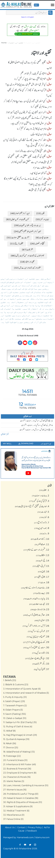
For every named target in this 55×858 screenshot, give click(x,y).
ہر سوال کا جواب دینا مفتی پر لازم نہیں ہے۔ (28, 123)
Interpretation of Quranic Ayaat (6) (22, 689)
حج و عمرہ (42, 560)
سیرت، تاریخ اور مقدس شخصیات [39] (27, 225)
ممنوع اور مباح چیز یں (38, 636)
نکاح (43, 571)
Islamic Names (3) (13, 781)
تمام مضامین (5, 434)
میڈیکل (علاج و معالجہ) (37, 658)
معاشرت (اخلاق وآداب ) (36, 615)
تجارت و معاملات (39, 604)
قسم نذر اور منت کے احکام (36, 550)
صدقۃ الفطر (42, 544)
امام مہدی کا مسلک (38, 134)
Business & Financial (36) (17, 768)
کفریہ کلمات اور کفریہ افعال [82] (17, 219)
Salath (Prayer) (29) (14, 701)
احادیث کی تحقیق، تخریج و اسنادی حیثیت (32, 506)
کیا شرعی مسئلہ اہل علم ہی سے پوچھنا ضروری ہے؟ (26, 84)
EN (36, 5)
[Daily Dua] (27, 373)
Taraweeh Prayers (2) (15, 705)
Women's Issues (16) (14, 789)
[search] (50, 13)
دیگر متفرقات (40, 664)
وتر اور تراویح (41, 522)
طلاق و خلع (41, 577)
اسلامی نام (42, 620)
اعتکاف (42, 555)
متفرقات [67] (27, 249)
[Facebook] (20, 343)
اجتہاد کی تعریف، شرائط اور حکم (33, 73)
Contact (21, 827)
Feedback (32, 831)
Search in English (27, 17)
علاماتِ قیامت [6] (42, 237)
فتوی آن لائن (41, 669)
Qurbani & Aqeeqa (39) (16, 739)
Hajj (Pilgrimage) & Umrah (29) (20, 735)
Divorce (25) (10, 747)
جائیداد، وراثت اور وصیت (36, 598)
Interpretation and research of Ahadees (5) (26, 693)
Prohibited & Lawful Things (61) (20, 794)
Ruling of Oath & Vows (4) (17, 726)
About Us (10, 827)
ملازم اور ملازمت (39, 609)
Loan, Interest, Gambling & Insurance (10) (25, 785)
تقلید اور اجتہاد (15, 43)
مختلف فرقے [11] (16, 243)
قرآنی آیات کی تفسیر (39, 501)
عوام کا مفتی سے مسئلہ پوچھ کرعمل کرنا (30, 79)
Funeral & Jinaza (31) (15, 760)
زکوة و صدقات (40, 539)
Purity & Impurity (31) (15, 697)
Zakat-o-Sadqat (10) (14, 718)
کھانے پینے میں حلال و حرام (36, 642)
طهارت (43, 512)
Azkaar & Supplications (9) (18, 806)
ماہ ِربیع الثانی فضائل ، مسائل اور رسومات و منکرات (36, 420)
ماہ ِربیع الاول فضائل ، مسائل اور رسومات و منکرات (36, 429)
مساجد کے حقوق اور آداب (36, 647)
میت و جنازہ (41, 593)
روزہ (44, 533)
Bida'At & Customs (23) (15, 684)
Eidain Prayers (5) (13, 710)
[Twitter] (30, 343)
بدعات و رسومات (40, 495)
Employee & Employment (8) (19, 773)
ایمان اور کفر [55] (42, 219)
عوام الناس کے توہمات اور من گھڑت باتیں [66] (27, 255)
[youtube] (27, 463)
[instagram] (35, 343)
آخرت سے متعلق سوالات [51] (18, 237)
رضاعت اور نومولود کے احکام (35, 588)
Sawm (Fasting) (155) (14, 714)
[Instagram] (35, 845)
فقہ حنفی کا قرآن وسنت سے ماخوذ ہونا (31, 151)
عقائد (44, 490)
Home (4, 43)
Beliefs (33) (9, 680)
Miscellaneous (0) (13, 815)
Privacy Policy (35, 827)
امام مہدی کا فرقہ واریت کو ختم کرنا (31, 128)
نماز (44, 517)
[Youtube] (25, 343)
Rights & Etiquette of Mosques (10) (22, 802)
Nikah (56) (9, 743)
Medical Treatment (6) (16, 810)
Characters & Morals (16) (17, 777)
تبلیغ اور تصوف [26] (37, 243)
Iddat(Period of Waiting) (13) (19, 752)
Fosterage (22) (12, 756)
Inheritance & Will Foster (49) (19, 764)
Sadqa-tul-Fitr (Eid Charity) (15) (20, 722)
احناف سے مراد (39, 167)
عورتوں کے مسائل (38, 631)
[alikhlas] (16, 5)
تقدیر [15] (40, 213)
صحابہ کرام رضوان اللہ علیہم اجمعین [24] (27, 231)
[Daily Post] (27, 355)
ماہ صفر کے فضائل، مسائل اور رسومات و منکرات (37, 425)
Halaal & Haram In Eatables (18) (20, 798)
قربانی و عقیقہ (41, 566)
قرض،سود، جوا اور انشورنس (36, 626)
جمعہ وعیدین (41, 528)
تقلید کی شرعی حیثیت (37, 189)
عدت (43, 582)
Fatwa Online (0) (13, 819)
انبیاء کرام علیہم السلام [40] (20, 213)
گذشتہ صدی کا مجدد (38, 173)
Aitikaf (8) (9, 731)
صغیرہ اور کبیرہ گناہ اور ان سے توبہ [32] (27, 268)
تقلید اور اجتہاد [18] (27, 262)
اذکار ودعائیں (40, 653)
